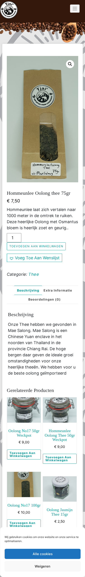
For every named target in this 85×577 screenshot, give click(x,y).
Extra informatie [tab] (58, 290)
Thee (33, 274)
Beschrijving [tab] (28, 290)
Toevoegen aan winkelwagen (36, 246)
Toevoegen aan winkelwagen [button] (22, 454)
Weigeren (42, 566)
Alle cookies (43, 554)
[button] (70, 64)
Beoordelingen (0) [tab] (44, 299)
